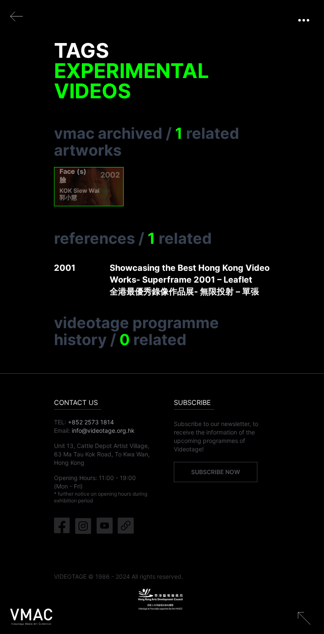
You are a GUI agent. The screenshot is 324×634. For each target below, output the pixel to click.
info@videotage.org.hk (103, 430)
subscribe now (215, 471)
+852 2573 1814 (91, 422)
